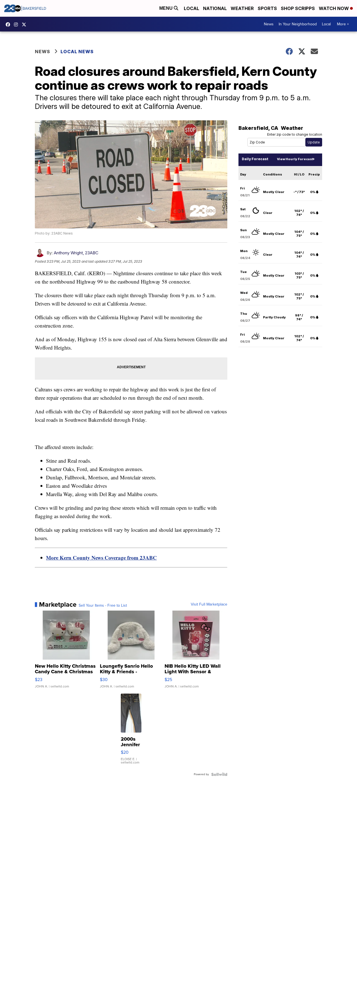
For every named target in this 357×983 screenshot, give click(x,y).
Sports (267, 8)
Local (191, 8)
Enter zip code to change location (294, 134)
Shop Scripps (298, 8)
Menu (166, 8)
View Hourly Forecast (295, 159)
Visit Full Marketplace (209, 604)
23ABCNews (17, 24)
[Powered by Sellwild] (219, 774)
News (269, 24)
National (215, 8)
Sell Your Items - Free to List (103, 606)
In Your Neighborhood (298, 24)
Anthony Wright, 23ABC (76, 252)
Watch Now (334, 8)
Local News (77, 51)
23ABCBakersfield (9, 24)
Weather (242, 8)
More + (343, 24)
